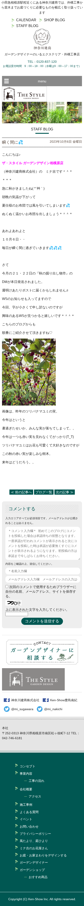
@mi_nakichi (53, 709)
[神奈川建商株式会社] (42, 39)
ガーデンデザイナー (34, 862)
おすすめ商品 (38, 877)
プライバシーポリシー (35, 833)
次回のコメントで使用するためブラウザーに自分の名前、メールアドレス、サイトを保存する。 (40, 591)
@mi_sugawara (22, 709)
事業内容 (26, 773)
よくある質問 (29, 812)
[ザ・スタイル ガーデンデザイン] (24, 101)
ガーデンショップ (32, 870)
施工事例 (26, 804)
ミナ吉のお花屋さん (34, 848)
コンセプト (27, 766)
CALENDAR (26, 20)
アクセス (35, 796)
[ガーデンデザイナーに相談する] (42, 663)
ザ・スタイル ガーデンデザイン (26, 163)
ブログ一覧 (43, 492)
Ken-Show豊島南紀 (63, 700)
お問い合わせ (29, 826)
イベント (26, 819)
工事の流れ (36, 781)
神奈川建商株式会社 (25, 700)
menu (42, 81)
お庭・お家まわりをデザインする (43, 855)
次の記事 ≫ (64, 492)
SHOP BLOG (54, 20)
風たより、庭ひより (34, 841)
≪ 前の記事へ (21, 492)
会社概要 (26, 789)
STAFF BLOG (27, 26)
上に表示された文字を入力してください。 (37, 609)
